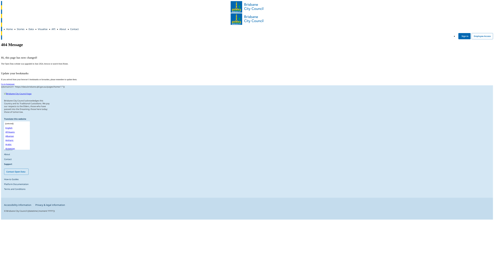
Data (31, 29)
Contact (74, 29)
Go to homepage (8, 84)
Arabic (8, 144)
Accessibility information (17, 204)
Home (9, 29)
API (53, 29)
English (8, 128)
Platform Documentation (16, 184)
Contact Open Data (15, 171)
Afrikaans (10, 132)
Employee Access (482, 36)
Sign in (465, 36)
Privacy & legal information (50, 204)
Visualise (42, 29)
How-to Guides (11, 179)
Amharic (9, 140)
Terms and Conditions (15, 189)
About (62, 29)
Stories (20, 29)
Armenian (10, 148)
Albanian (9, 136)
